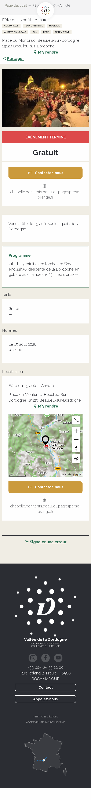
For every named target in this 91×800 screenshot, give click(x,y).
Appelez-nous (45, 699)
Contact (46, 687)
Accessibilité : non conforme (45, 722)
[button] (45, 98)
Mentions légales (45, 716)
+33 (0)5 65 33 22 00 (45, 667)
